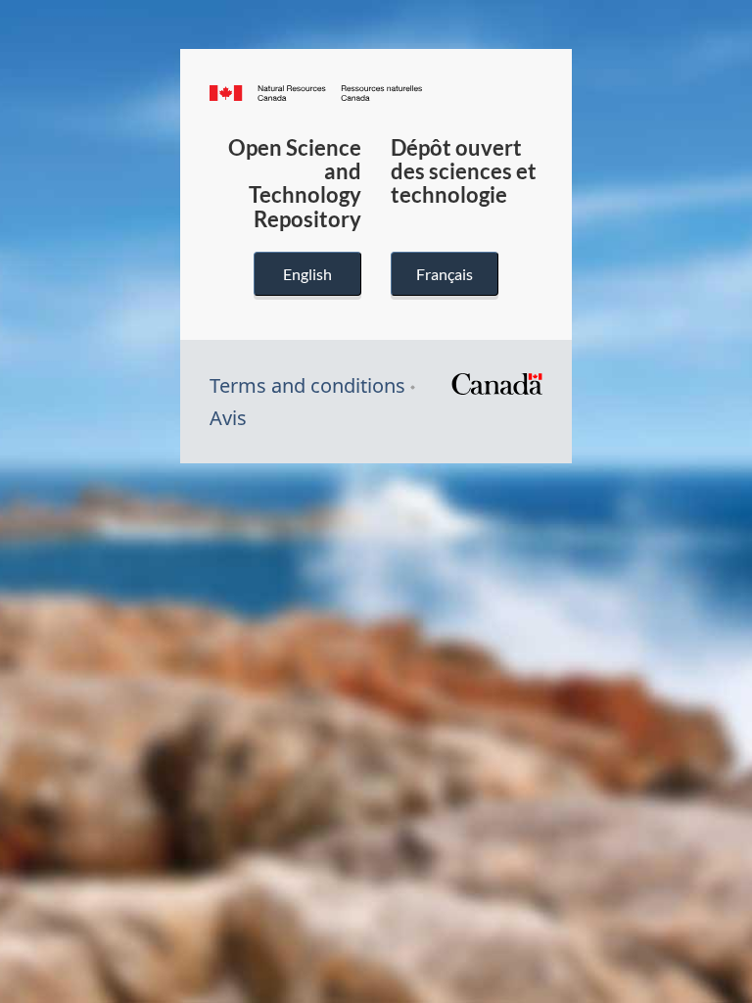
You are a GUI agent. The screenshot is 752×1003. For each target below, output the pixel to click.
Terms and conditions (307, 385)
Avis (228, 418)
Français (444, 273)
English (307, 273)
